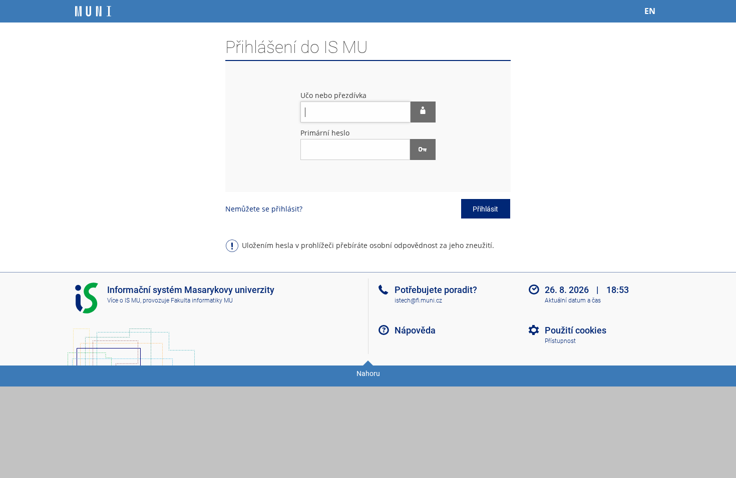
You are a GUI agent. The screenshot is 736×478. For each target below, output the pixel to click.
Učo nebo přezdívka (333, 95)
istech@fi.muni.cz (418, 300)
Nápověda (415, 330)
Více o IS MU (123, 300)
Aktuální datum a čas (573, 300)
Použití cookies (575, 330)
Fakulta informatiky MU (202, 300)
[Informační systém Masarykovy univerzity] (93, 11)
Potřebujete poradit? (436, 289)
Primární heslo (324, 133)
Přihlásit (485, 209)
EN (649, 11)
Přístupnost (560, 341)
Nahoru (368, 374)
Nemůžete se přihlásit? (263, 209)
